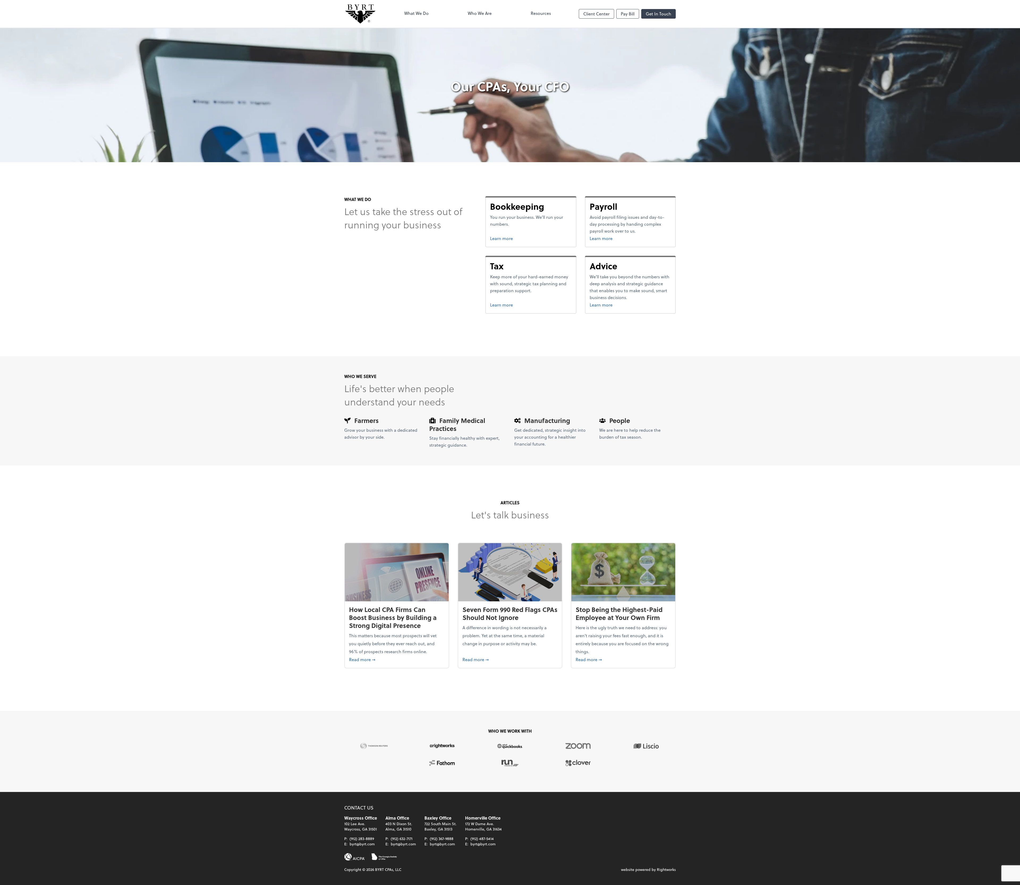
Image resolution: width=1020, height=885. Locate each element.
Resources (541, 13)
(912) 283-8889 (362, 838)
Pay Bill (628, 14)
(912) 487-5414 (482, 838)
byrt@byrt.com (362, 844)
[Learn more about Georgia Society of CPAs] (384, 857)
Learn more (521, 238)
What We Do (416, 13)
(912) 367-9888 (441, 838)
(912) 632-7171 (402, 838)
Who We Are (480, 13)
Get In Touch (658, 14)
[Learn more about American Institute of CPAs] (354, 857)
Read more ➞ (396, 659)
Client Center (596, 14)
